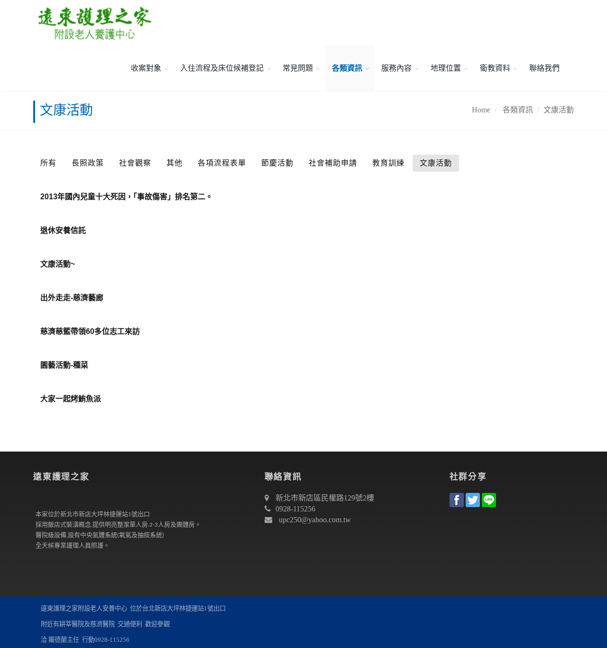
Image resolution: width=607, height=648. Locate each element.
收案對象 (146, 68)
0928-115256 (295, 509)
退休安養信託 (63, 230)
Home (481, 110)
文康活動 (558, 110)
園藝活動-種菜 (64, 365)
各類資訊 (347, 68)
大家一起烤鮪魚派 (70, 399)
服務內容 (396, 68)
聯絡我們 (544, 68)
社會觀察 (135, 163)
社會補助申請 (333, 163)
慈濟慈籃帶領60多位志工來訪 (90, 331)
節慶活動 (277, 163)
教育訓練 (388, 163)
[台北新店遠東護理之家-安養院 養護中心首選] (92, 23)
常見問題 (298, 68)
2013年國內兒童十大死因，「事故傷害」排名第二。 (126, 197)
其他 (174, 163)
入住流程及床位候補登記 (222, 68)
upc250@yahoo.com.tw (315, 520)
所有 (48, 163)
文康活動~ (57, 264)
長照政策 (88, 163)
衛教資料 (495, 68)
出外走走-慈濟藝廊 (71, 298)
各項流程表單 (222, 163)
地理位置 (446, 68)
